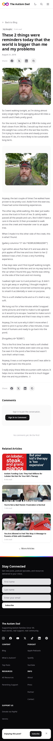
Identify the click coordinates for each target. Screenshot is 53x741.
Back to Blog (11, 22)
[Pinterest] (48, 638)
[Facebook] (12, 638)
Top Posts (6, 665)
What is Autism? (9, 658)
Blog (4, 650)
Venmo (5, 719)
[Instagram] (5, 638)
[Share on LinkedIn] (26, 61)
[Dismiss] (46, 733)
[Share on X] (19, 61)
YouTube (31, 665)
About (30, 677)
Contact (31, 699)
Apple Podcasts (34, 650)
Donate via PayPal (9, 711)
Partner (31, 692)
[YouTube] (19, 638)
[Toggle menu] (48, 4)
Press (30, 684)
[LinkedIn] (41, 638)
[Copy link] (33, 61)
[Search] (42, 4)
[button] (26, 86)
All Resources (8, 677)
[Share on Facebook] (12, 61)
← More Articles (26, 548)
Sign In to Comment (17, 417)
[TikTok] (34, 638)
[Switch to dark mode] (36, 4)
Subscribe (9, 605)
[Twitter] (26, 638)
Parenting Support (10, 684)
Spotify (30, 658)
